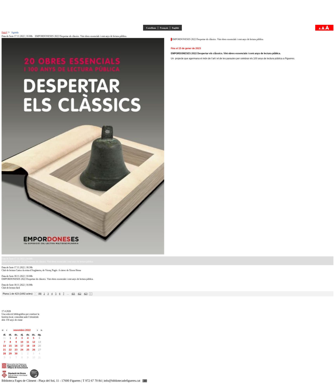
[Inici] (4, 32)
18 (28, 345)
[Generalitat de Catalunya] (15, 368)
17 (22, 345)
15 (10, 345)
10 (22, 342)
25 (28, 349)
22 (10, 349)
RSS (144, 381)
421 (73, 293)
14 (4, 345)
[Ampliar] (327, 28)
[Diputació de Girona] (14, 377)
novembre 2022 (22, 330)
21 (4, 349)
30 (16, 353)
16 (16, 345)
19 (33, 345)
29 (10, 353)
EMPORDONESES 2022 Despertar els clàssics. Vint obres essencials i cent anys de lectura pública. (81, 36)
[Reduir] (320, 28)
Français (164, 28)
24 (22, 349)
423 (85, 293)
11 (28, 342)
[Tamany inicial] (323, 28)
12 (33, 342)
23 (16, 349)
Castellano (151, 28)
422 (79, 293)
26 (33, 349)
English (175, 28)
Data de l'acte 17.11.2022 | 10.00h (17, 36)
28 (4, 353)
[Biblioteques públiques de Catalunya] (34, 377)
